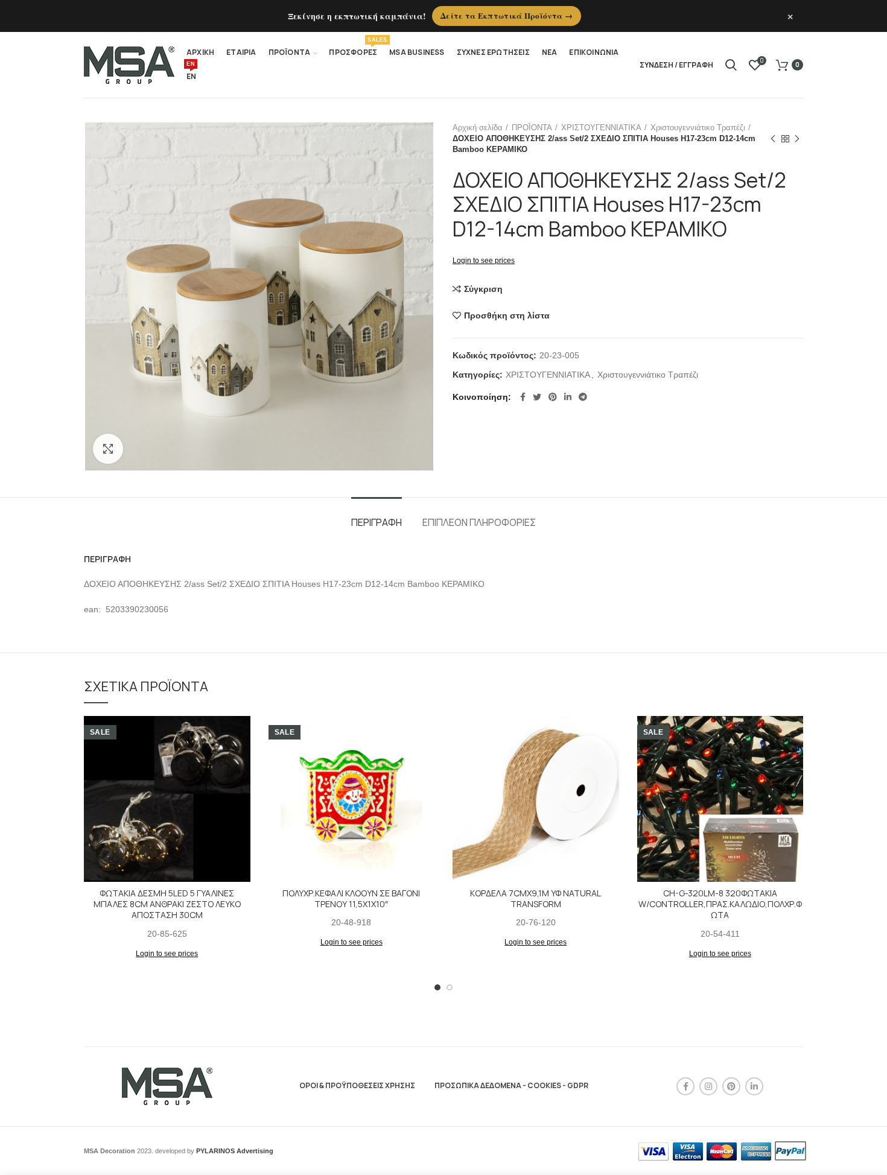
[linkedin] (568, 397)
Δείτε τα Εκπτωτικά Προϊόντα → (506, 15)
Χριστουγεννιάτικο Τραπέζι (697, 127)
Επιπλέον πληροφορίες (479, 522)
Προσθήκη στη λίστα (507, 315)
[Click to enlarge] (108, 449)
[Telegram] (583, 397)
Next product (797, 139)
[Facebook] (523, 397)
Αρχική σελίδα (478, 127)
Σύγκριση (483, 289)
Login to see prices (484, 260)
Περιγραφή (376, 522)
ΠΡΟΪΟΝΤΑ (532, 127)
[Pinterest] (553, 397)
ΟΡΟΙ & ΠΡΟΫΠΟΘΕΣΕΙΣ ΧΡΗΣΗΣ (357, 1085)
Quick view (241, 762)
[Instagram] (708, 1086)
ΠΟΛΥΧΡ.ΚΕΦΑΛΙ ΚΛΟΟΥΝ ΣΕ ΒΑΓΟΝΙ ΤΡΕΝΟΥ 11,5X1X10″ (351, 899)
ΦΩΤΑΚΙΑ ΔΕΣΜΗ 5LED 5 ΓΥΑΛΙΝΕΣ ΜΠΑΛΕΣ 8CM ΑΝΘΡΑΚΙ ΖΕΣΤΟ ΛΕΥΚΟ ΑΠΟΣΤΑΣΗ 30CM (167, 904)
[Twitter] (537, 397)
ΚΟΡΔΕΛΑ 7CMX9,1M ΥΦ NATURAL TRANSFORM (535, 899)
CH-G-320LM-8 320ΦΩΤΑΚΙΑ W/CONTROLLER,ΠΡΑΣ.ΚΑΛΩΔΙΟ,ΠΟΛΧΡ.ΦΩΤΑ (720, 904)
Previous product (773, 139)
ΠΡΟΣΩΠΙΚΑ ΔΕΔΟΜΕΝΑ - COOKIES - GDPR (511, 1085)
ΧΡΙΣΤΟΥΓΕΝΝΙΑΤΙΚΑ (601, 127)
